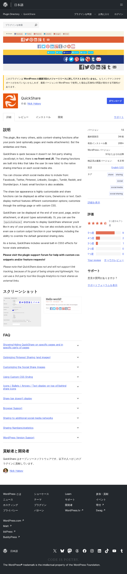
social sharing (116, 193)
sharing (119, 174)
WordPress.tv (74, 510)
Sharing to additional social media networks (28, 418)
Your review (94, 260)
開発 (60, 117)
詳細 (8, 117)
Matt (7, 526)
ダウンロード (115, 100)
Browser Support (12, 408)
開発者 (68, 504)
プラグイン (40, 504)
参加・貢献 (102, 493)
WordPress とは (12, 493)
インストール (43, 117)
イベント (101, 499)
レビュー (23, 117)
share (110, 174)
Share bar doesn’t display (17, 398)
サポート (119, 117)
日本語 (14, 551)
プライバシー (10, 510)
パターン (39, 510)
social (120, 181)
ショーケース (41, 493)
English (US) (118, 167)
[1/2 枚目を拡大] (37, 301)
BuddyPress (11, 537)
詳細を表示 (94, 202)
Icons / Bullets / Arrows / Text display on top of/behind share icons (34, 387)
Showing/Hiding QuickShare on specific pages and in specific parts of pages (33, 346)
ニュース (8, 499)
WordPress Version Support (18, 437)
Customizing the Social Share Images (24, 367)
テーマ (38, 499)
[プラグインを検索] (36, 25)
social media (117, 187)
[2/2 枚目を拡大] (77, 301)
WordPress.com (13, 520)
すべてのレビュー (114, 260)
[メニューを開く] (122, 4)
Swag (100, 510)
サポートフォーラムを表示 (102, 285)
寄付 (100, 504)
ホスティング (10, 504)
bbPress (9, 531)
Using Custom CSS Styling (18, 376)
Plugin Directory (11, 14)
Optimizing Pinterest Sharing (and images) (27, 357)
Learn (68, 493)
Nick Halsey (34, 103)
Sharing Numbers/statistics (18, 427)
